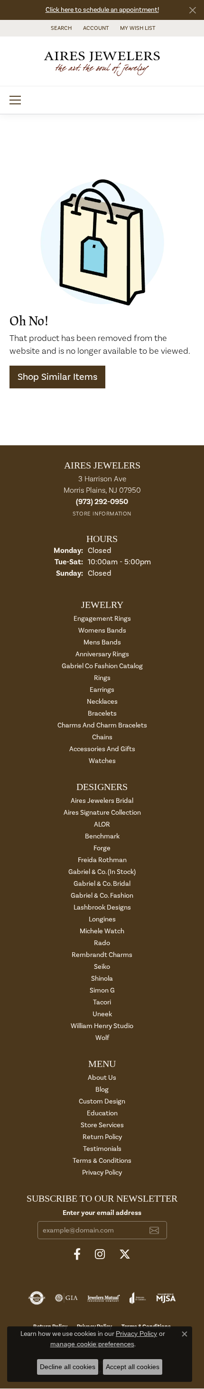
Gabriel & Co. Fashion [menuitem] (102, 895)
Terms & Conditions (102, 1160)
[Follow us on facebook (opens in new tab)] (77, 1254)
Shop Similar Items (57, 377)
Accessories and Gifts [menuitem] (102, 749)
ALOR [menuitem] (102, 824)
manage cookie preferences (92, 1344)
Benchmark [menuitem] (102, 836)
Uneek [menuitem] (102, 1014)
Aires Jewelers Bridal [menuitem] (102, 800)
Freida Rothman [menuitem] (102, 860)
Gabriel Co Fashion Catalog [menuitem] (102, 666)
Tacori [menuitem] (102, 1002)
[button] (60, 28)
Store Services (102, 1125)
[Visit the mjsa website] (166, 1298)
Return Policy (102, 1136)
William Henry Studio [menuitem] (102, 1025)
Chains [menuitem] (102, 737)
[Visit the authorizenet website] (37, 1298)
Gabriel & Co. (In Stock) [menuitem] (102, 871)
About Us (102, 1077)
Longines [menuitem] (102, 919)
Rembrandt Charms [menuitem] (102, 954)
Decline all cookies (67, 1367)
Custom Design (102, 1101)
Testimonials (102, 1148)
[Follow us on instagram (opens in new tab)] (100, 1254)
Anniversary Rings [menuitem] (102, 654)
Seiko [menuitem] (102, 966)
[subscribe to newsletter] (154, 1230)
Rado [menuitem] (102, 942)
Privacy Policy (102, 1172)
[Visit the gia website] (66, 1298)
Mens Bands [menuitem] (102, 642)
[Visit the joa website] (138, 1298)
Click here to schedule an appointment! (102, 10)
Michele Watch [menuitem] (102, 931)
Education (102, 1113)
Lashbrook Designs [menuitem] (102, 907)
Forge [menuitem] (102, 848)
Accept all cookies (132, 1367)
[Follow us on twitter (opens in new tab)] (124, 1254)
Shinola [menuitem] (102, 978)
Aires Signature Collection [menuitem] (102, 812)
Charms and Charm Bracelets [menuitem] (102, 725)
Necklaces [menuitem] (102, 701)
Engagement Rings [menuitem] (102, 618)
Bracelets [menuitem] (102, 713)
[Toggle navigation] (15, 100)
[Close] (192, 10)
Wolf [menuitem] (102, 1037)
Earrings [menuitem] (102, 689)
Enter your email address (102, 1212)
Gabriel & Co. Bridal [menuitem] (102, 883)
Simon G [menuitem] (102, 990)
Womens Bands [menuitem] (102, 630)
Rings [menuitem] (102, 677)
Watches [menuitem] (102, 760)
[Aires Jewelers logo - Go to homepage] (102, 61)
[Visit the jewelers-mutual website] (103, 1298)
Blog (102, 1089)
